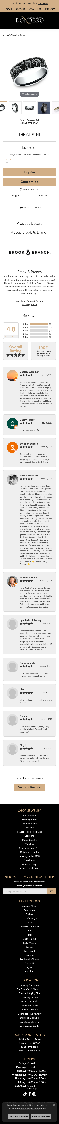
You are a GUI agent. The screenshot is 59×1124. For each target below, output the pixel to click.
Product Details (29, 223)
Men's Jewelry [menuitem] (29, 839)
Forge (29, 934)
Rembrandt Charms (29, 959)
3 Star (25, 330)
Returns (43, 196)
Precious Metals (29, 1009)
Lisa (22, 689)
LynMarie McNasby (30, 620)
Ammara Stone (29, 906)
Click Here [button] (43, 3)
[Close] (55, 3)
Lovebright (29, 950)
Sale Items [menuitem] (29, 860)
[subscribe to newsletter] (51, 891)
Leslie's (29, 946)
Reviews (29, 315)
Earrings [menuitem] (29, 827)
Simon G (29, 963)
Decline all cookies (18, 1116)
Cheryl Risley (27, 419)
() (50, 324)
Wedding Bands (29, 304)
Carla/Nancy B (29, 918)
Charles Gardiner (29, 371)
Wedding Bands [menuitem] (30, 819)
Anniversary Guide (29, 1025)
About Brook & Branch (29, 232)
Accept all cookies (41, 1116)
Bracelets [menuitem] (29, 835)
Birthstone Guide (29, 1001)
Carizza (29, 914)
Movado (29, 955)
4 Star (25, 327)
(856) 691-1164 (29, 123)
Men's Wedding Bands (15, 35)
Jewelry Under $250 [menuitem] (29, 856)
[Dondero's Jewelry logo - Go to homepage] (29, 20)
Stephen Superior (29, 443)
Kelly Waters (29, 942)
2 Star (25, 334)
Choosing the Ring (29, 997)
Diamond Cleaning (29, 1017)
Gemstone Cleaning (29, 1021)
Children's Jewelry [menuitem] (29, 852)
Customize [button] (29, 181)
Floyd (23, 745)
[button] (8, 9)
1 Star (25, 337)
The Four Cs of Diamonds (30, 989)
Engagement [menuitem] (29, 815)
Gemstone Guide (29, 1005)
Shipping (16, 196)
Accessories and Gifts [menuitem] (30, 848)
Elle (29, 930)
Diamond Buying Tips (29, 993)
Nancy (23, 716)
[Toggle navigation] (5, 23)
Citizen (29, 922)
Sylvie (29, 967)
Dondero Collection (29, 926)
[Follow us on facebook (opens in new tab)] (29, 1094)
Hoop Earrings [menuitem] (29, 864)
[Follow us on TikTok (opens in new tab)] (25, 1094)
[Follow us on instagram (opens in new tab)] (34, 1094)
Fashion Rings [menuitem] (29, 823)
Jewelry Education (29, 985)
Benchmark (29, 910)
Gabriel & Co (29, 938)
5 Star (25, 324)
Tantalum (29, 971)
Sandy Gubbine (28, 577)
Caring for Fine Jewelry (29, 1013)
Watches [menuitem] (29, 843)
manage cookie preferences (31, 1108)
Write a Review (29, 787)
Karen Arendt (27, 662)
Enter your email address (29, 885)
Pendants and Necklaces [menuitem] (29, 831)
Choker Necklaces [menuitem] (29, 868)
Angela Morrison (29, 475)
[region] (29, 72)
